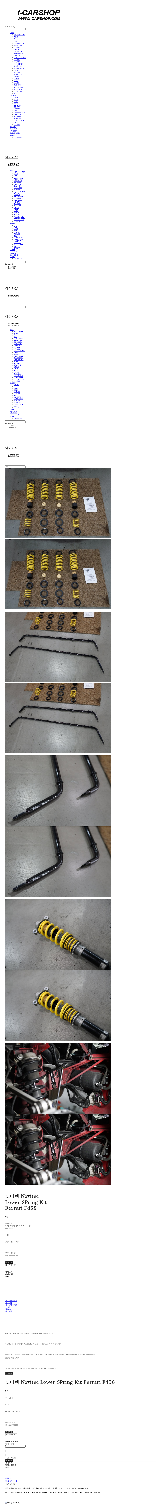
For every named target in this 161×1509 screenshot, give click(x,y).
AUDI (16, 100)
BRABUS (13, 127)
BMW (16, 102)
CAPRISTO (13, 129)
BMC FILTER (18, 49)
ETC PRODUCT (19, 91)
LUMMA (17, 60)
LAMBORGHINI (19, 112)
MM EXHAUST (19, 68)
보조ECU (17, 93)
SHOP (12, 33)
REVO (16, 81)
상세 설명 (8, 1303)
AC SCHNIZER (19, 43)
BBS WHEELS (18, 47)
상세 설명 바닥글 (11, 1305)
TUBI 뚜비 (17, 85)
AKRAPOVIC (18, 45)
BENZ (16, 104)
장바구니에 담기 (11, 1434)
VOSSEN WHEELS (20, 89)
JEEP (15, 110)
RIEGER (16, 79)
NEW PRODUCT (19, 35)
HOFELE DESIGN (20, 58)
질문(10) (8, 1309)
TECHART (17, 72)
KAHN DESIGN (15, 133)
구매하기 (9, 1373)
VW (15, 123)
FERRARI (17, 108)
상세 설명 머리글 (11, 1301)
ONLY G (17, 98)
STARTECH (18, 74)
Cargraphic (18, 51)
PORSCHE (17, 118)
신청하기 (9, 1460)
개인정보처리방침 (11, 1481)
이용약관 (8, 1478)
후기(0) (7, 1307)
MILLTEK (17, 62)
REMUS (16, 83)
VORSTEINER (18, 87)
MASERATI (17, 116)
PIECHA (16, 77)
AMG (16, 39)
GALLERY (13, 95)
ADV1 (16, 37)
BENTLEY (17, 106)
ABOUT (12, 135)
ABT (15, 41)
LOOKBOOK (18, 137)
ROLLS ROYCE (19, 120)
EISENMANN (18, 53)
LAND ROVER (18, 114)
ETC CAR (17, 125)
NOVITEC (17, 70)
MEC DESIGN (18, 64)
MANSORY (13, 131)
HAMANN (17, 56)
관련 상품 (8, 1311)
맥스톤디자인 (18, 66)
